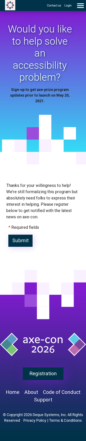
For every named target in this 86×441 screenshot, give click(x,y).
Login (68, 5)
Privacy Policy (34, 420)
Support (43, 400)
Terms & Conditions (65, 420)
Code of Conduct (61, 392)
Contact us (54, 5)
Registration (43, 373)
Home (12, 392)
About (31, 392)
